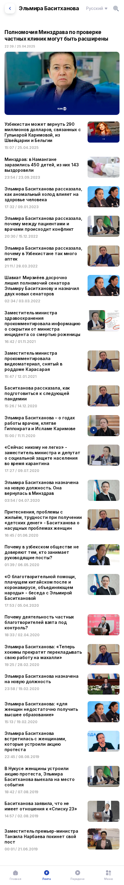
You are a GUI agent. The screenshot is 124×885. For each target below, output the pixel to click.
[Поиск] (116, 8)
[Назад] (10, 8)
